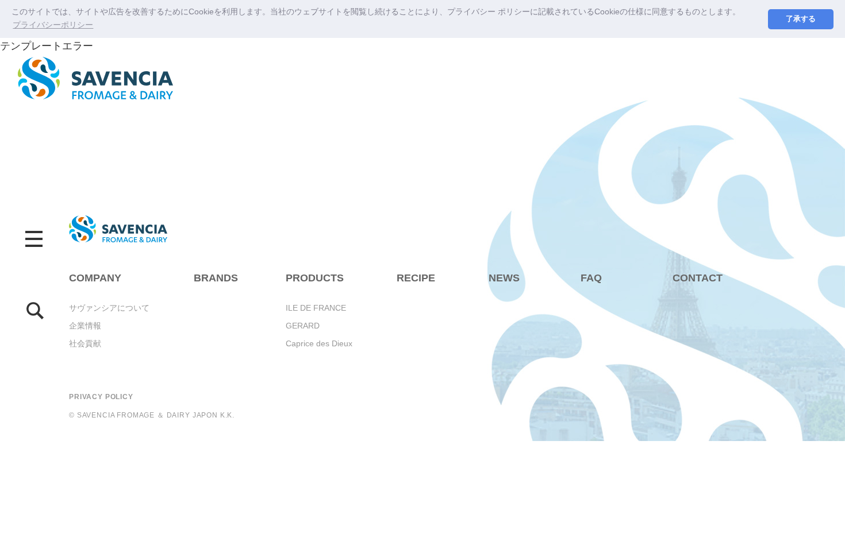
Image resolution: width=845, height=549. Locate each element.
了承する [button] (801, 19)
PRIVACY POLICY (101, 397)
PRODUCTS (315, 278)
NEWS (504, 278)
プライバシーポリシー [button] (53, 24)
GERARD (303, 325)
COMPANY (95, 278)
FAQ (591, 278)
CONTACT (698, 278)
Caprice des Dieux (319, 343)
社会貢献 (85, 343)
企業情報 (85, 325)
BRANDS (216, 278)
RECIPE (416, 278)
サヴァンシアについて (109, 307)
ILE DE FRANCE (316, 307)
